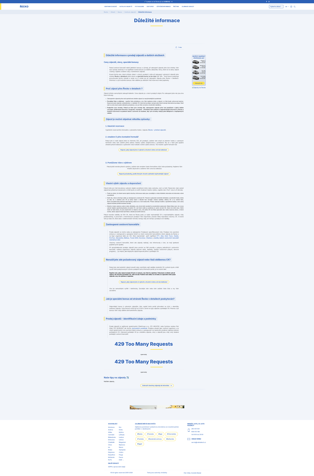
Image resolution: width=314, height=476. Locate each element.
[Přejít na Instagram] (269, 1)
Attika (110, 432)
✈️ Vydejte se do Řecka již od (157, 1)
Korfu (110, 460)
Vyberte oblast (275, 6)
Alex (162, 236)
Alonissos (111, 427)
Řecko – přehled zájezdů (157, 130)
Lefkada (121, 435)
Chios (110, 445)
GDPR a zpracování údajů (116, 467)
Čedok (176, 236)
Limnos (121, 440)
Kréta (121, 430)
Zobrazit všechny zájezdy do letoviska (155, 385)
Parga (121, 455)
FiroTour (112, 238)
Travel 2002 (134, 238)
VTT (158, 236)
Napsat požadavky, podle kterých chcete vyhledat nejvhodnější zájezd (143, 174)
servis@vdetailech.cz (198, 442)
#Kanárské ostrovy (155, 439)
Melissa (126, 238)
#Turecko (150, 434)
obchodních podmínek (139, 328)
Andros (110, 430)
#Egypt (139, 444)
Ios (109, 447)
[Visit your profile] (291, 6)
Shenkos (149, 238)
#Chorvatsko (171, 434)
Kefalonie (111, 457)
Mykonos (122, 445)
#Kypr (160, 434)
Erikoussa (111, 440)
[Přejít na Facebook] (265, 1)
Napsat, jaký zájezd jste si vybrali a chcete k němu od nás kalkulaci (143, 150)
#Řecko (139, 434)
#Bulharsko (170, 439)
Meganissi (122, 442)
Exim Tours (169, 236)
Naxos (120, 12)
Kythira (121, 432)
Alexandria (119, 238)
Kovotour (142, 238)
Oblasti (113, 12)
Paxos (121, 457)
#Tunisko (140, 439)
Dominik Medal (196, 473)
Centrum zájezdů (130, 12)
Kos (120, 427)
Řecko (106, 12)
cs (286, 6)
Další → (121, 460)
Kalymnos (111, 452)
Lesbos (121, 437)
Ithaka (110, 450)
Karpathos (111, 455)
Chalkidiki (111, 442)
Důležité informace (145, 12)
